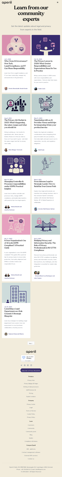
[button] (57, 2)
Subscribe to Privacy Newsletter (31, 370)
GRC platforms (31, 448)
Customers (31, 424)
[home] (7, 2)
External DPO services (30, 455)
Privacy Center (31, 403)
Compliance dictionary (31, 440)
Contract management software (31, 451)
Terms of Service (31, 410)
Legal (31, 407)
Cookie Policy (31, 413)
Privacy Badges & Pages (31, 383)
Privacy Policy (31, 416)
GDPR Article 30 (31, 389)
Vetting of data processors (31, 386)
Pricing (31, 392)
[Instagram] (25, 365)
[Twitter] (21, 365)
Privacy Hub (31, 379)
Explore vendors (31, 396)
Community (31, 427)
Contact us (31, 458)
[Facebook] (28, 365)
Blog (31, 434)
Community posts (31, 431)
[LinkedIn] (31, 365)
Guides (31, 437)
